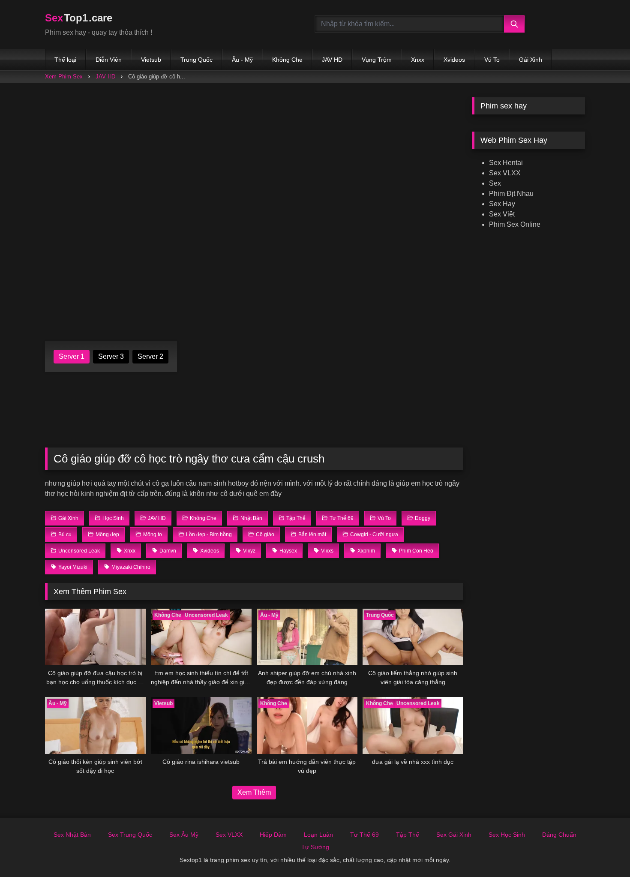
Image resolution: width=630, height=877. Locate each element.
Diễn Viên (109, 59)
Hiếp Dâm (273, 834)
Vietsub (151, 59)
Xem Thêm (254, 792)
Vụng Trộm (377, 59)
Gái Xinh (530, 59)
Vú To (492, 59)
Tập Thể (407, 834)
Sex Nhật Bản (72, 834)
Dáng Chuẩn (559, 834)
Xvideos (454, 59)
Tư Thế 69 (364, 834)
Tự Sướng (315, 847)
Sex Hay (502, 203)
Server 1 (71, 356)
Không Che (287, 59)
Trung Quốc (196, 59)
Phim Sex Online (514, 224)
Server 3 (111, 356)
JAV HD (332, 59)
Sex (495, 183)
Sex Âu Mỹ (183, 834)
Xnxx (417, 59)
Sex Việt (502, 214)
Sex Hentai (506, 162)
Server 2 (150, 356)
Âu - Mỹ (242, 59)
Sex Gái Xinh (453, 834)
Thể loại (65, 59)
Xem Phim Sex (64, 76)
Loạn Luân (318, 834)
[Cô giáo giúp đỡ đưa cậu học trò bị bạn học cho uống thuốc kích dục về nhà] (95, 637)
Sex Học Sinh (507, 834)
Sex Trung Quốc (130, 834)
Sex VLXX (505, 173)
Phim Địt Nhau (511, 193)
